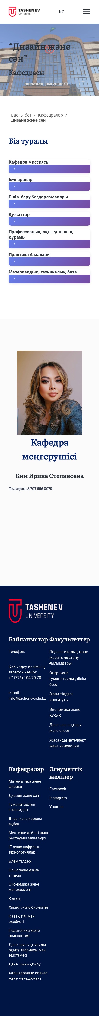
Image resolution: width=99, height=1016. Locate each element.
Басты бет (21, 115)
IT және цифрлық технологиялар (24, 850)
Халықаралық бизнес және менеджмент (28, 976)
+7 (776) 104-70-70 (25, 677)
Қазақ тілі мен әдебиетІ (22, 919)
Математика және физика (25, 784)
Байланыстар (28, 639)
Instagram (58, 798)
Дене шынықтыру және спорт (65, 728)
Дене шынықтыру (25, 964)
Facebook (58, 789)
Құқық (14, 898)
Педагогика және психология (24, 933)
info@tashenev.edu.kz (27, 698)
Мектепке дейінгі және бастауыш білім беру (29, 835)
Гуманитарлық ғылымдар (22, 807)
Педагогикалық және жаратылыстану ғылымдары (69, 657)
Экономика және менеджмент (24, 887)
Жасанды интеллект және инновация (68, 743)
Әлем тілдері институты (61, 697)
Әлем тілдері (20, 861)
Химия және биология (28, 907)
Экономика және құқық (65, 712)
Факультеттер (70, 639)
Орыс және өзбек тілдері (24, 873)
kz (61, 11)
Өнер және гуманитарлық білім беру (68, 679)
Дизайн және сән (24, 795)
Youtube (56, 807)
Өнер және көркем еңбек (25, 821)
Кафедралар (50, 115)
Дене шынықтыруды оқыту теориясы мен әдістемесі (27, 950)
